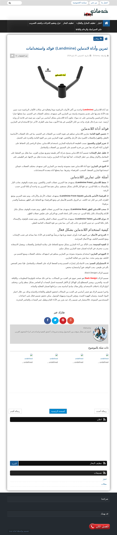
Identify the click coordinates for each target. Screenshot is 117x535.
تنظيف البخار (68, 23)
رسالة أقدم (15, 411)
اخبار (100, 23)
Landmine (88, 109)
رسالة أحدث (101, 411)
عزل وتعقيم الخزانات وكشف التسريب (45, 23)
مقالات (96, 38)
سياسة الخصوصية (80, 3)
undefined (104, 358)
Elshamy (87, 328)
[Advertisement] (85, 440)
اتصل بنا (104, 3)
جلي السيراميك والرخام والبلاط (89, 29)
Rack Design (91, 278)
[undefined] (107, 354)
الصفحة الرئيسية (58, 411)
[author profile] (99, 334)
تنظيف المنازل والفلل (86, 23)
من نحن (94, 3)
